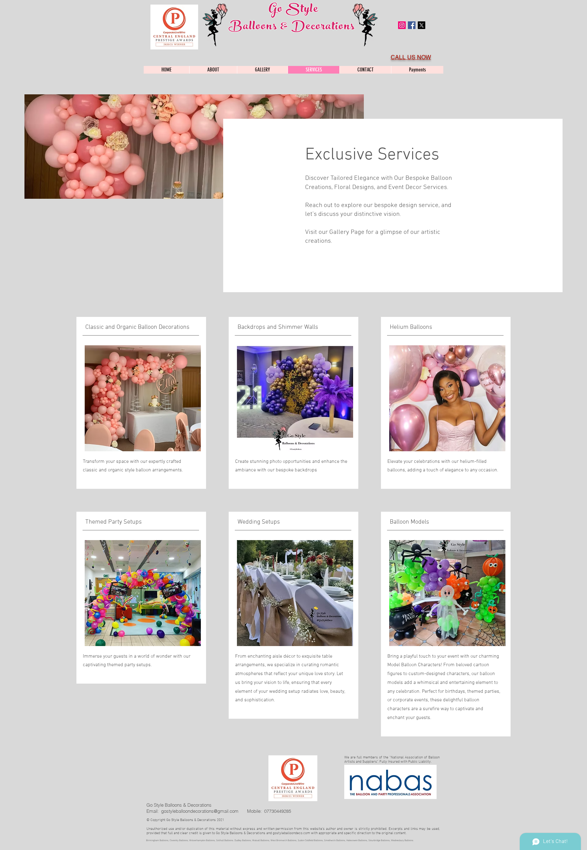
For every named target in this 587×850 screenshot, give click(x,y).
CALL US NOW (411, 57)
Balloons (255, 27)
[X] (421, 25)
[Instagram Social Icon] (402, 25)
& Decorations (318, 27)
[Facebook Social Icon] (411, 25)
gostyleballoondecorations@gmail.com (199, 811)
